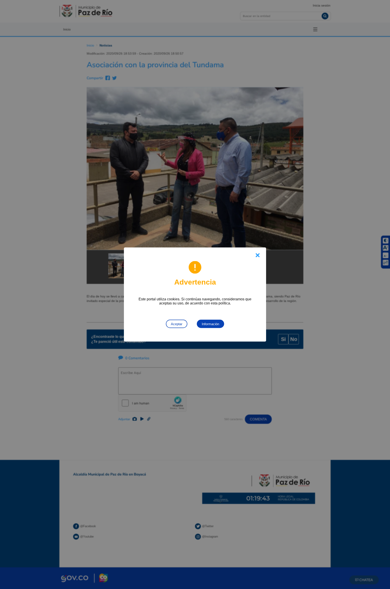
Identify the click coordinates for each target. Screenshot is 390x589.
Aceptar (176, 324)
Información (210, 324)
